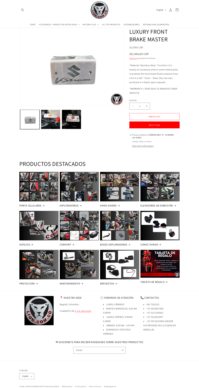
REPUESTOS (107, 283)
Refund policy (67, 386)
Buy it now (154, 125)
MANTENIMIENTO (70, 283)
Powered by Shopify (51, 387)
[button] (22, 10)
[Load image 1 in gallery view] (29, 119)
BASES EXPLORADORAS (113, 244)
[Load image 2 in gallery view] (50, 119)
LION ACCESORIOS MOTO (34, 387)
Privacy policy (80, 386)
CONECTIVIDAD (149, 244)
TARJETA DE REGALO (152, 282)
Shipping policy (110, 386)
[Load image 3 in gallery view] (71, 119)
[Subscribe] (122, 350)
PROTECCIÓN (27, 283)
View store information (143, 146)
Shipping (133, 58)
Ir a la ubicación (83, 310)
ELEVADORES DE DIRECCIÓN (156, 205)
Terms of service (95, 386)
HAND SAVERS (108, 205)
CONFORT (65, 244)
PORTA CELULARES (30, 205)
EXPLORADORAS (69, 205)
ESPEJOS (24, 244)
